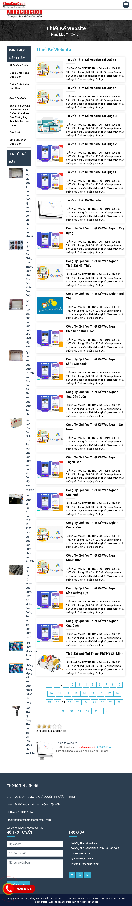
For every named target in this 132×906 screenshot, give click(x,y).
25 (94, 702)
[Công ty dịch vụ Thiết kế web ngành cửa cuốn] (50, 632)
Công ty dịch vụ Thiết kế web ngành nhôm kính (92, 558)
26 (102, 702)
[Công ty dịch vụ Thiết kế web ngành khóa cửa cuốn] (50, 371)
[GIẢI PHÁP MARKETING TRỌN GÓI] (16, 645)
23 (77, 702)
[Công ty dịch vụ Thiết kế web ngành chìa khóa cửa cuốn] (50, 338)
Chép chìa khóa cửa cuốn (19, 74)
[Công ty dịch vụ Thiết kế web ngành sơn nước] (50, 436)
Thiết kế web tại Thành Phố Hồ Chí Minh (94, 653)
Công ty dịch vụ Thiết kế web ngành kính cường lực (92, 590)
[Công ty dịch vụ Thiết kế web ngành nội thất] (50, 305)
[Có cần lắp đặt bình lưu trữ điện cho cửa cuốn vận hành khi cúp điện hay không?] (16, 422)
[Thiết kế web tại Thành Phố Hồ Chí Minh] (50, 663)
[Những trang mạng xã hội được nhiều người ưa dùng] (16, 668)
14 (84, 693)
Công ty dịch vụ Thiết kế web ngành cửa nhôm (92, 525)
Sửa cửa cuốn (18, 98)
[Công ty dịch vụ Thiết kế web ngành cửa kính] (50, 501)
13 (76, 693)
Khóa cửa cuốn (18, 65)
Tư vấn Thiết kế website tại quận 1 (91, 172)
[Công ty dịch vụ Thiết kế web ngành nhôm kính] (50, 567)
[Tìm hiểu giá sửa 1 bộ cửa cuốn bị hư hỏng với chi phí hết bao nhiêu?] (16, 173)
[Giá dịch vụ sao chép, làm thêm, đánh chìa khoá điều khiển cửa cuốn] (16, 244)
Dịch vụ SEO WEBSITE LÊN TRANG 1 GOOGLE (95, 848)
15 (92, 693)
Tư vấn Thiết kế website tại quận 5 (91, 59)
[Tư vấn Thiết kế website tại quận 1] (50, 181)
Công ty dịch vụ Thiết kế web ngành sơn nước (95, 427)
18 (117, 693)
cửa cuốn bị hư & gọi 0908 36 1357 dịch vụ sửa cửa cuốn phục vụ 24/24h (30, 528)
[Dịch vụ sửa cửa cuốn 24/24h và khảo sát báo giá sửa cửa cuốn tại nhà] (16, 355)
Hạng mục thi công (64, 34)
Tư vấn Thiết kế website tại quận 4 (91, 88)
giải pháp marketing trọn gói (31, 651)
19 (49, 702)
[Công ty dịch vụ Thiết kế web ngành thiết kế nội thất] (50, 272)
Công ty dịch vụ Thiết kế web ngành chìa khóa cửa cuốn (92, 329)
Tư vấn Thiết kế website (83, 200)
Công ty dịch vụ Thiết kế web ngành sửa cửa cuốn (92, 394)
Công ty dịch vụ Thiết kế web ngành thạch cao (92, 459)
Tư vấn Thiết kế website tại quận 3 (91, 116)
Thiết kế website (53, 49)
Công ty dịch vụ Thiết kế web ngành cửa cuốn (92, 623)
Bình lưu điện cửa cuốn (17, 141)
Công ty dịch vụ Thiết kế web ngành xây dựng (95, 230)
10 (51, 693)
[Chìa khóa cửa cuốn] (25, 13)
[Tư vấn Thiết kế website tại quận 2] (50, 153)
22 (69, 702)
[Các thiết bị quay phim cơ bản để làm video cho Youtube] (16, 710)
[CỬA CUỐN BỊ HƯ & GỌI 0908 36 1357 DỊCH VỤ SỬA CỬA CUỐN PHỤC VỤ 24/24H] (16, 498)
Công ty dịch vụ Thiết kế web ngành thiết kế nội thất (92, 263)
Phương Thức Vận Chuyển (85, 863)
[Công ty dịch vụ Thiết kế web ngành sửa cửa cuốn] (50, 403)
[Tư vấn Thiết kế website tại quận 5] (50, 69)
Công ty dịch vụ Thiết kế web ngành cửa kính (92, 492)
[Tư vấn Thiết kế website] (50, 209)
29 (63, 711)
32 (87, 711)
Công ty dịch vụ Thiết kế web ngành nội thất (95, 296)
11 (59, 693)
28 (119, 702)
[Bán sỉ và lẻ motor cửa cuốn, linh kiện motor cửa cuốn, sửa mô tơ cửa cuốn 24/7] (16, 570)
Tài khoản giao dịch (81, 853)
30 (71, 711)
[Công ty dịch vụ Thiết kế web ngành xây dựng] (50, 240)
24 (86, 702)
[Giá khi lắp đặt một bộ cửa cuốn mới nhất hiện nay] (16, 304)
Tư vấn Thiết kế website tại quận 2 (91, 144)
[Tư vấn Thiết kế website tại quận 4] (50, 97)
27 (110, 702)
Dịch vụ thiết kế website (84, 843)
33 (96, 711)
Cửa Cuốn (15, 132)
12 (67, 693)
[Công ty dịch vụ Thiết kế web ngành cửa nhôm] (50, 534)
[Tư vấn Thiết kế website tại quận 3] (50, 125)
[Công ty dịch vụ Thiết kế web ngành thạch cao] (50, 469)
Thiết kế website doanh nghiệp (56, 902)
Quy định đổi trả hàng (83, 858)
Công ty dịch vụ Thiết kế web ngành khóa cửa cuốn (92, 361)
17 (109, 693)
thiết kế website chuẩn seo (85, 902)
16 (100, 693)
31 (79, 711)
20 (57, 702)
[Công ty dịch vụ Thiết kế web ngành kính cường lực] (50, 600)
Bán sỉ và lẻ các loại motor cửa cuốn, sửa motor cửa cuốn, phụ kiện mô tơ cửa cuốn (19, 115)
